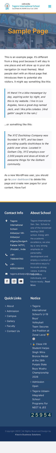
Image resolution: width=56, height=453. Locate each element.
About (10, 306)
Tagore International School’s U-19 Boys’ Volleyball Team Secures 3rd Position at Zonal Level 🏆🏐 (40, 322)
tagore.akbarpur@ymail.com (18, 274)
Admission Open (38, 383)
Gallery (11, 321)
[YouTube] (20, 281)
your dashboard (20, 179)
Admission (13, 311)
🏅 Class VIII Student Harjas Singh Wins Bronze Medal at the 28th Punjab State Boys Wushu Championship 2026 (40, 360)
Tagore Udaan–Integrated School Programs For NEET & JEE (41, 399)
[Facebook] (7, 281)
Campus (11, 316)
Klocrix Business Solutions (28, 434)
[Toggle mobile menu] (50, 6)
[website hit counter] (41, 414)
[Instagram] (14, 281)
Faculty (11, 325)
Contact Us (13, 331)
